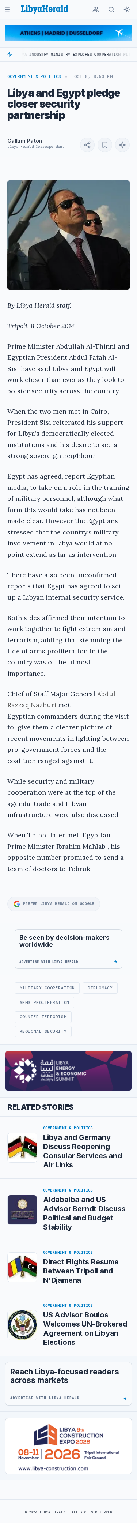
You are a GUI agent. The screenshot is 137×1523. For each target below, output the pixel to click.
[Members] (95, 9)
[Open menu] (7, 9)
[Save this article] (105, 145)
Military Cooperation (47, 987)
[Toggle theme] (126, 9)
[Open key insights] (122, 145)
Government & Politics (34, 76)
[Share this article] (87, 145)
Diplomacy (100, 987)
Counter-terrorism (43, 1016)
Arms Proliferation (44, 1002)
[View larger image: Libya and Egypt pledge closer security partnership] (68, 235)
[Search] (111, 9)
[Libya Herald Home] (44, 9)
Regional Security (43, 1031)
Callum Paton (24, 141)
